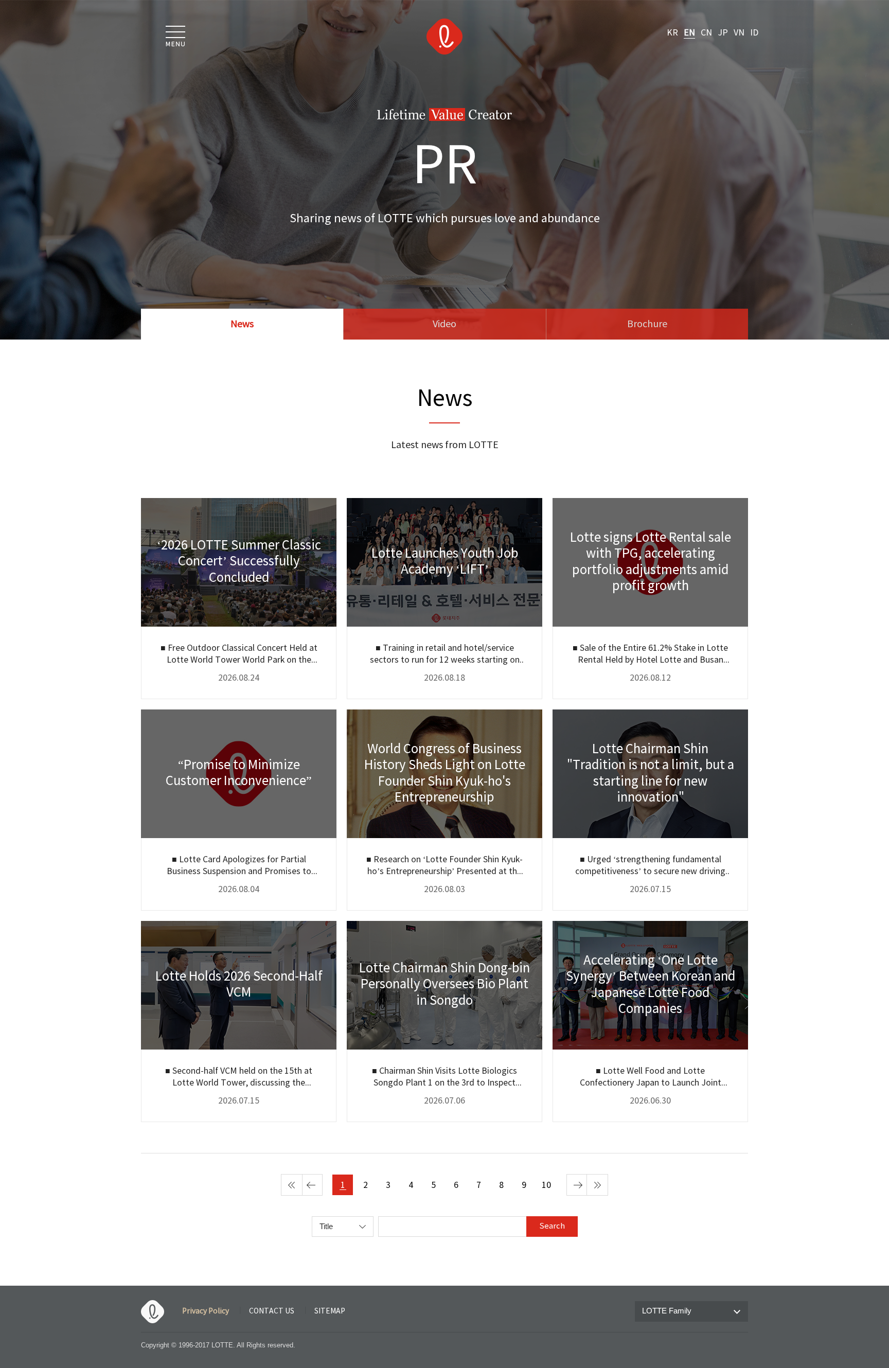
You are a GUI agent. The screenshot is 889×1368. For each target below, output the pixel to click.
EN (689, 33)
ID (754, 33)
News (242, 324)
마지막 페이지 (597, 1185)
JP (723, 33)
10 (546, 1185)
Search (552, 1226)
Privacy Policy (205, 1311)
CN (706, 33)
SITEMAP (329, 1311)
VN (739, 33)
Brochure (647, 324)
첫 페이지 (292, 1185)
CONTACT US (271, 1311)
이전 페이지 (312, 1185)
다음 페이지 (577, 1185)
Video (444, 324)
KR (672, 33)
